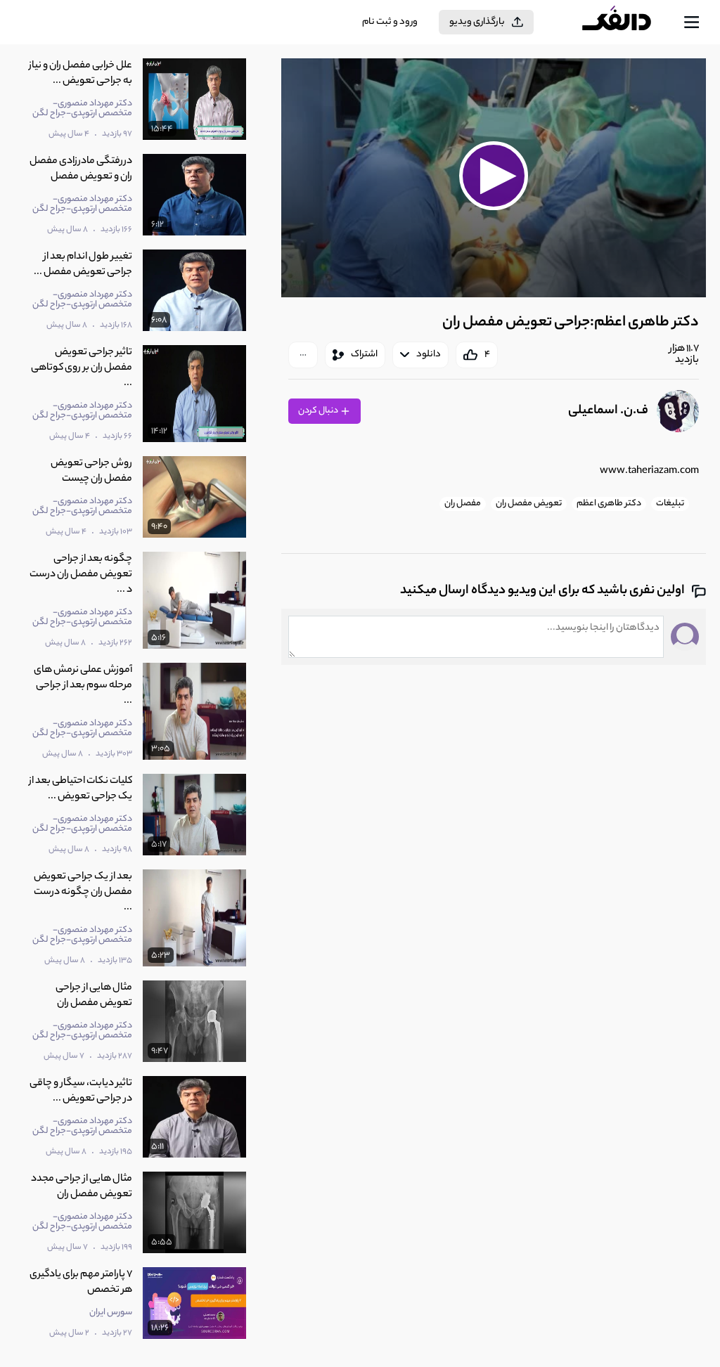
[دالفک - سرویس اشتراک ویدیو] (628, 22)
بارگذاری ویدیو (477, 22)
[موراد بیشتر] (303, 355)
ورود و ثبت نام (390, 22)
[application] (493, 177)
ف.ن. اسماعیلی (608, 411)
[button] (494, 176)
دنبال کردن (319, 410)
